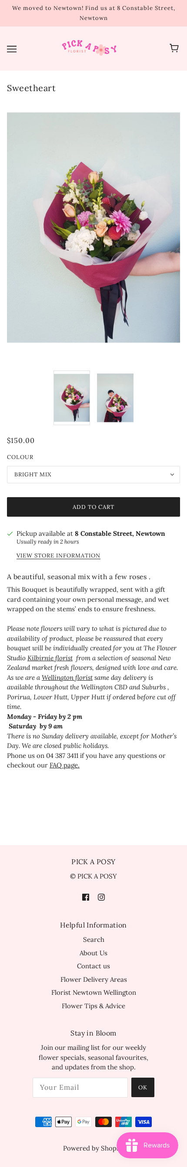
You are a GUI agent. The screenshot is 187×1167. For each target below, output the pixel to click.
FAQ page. (65, 765)
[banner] (91, 48)
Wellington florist (67, 677)
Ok (142, 1087)
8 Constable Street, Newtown (120, 533)
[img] (86, 896)
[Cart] (175, 48)
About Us (93, 953)
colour (20, 457)
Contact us (93, 966)
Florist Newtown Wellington (93, 992)
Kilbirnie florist (50, 658)
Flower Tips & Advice (93, 1006)
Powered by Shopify (93, 1148)
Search (93, 939)
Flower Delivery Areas (93, 979)
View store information (58, 556)
